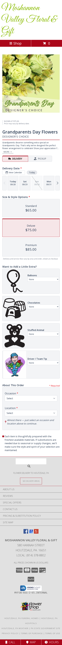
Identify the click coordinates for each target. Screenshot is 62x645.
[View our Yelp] (36, 532)
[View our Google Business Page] (31, 532)
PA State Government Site (45, 628)
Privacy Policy (10, 633)
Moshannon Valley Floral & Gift (29, 19)
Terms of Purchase (32, 633)
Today (32, 172)
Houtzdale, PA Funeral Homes (21, 618)
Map (32, 642)
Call (11, 642)
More (6, 151)
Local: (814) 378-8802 (31, 555)
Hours (53, 642)
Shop (17, 43)
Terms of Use (52, 633)
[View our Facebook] (26, 532)
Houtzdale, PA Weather (15, 628)
